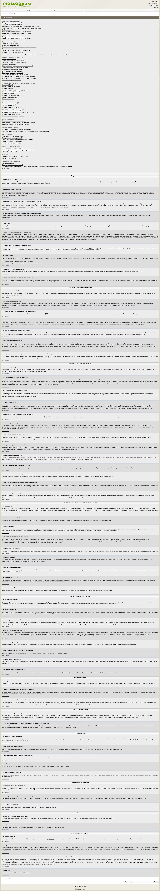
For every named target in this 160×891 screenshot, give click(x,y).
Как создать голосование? (9, 64)
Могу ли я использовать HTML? (11, 86)
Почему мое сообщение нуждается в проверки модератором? (19, 78)
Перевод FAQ (5, 168)
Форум (56, 10)
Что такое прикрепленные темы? (11, 95)
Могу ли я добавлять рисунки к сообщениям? (14, 90)
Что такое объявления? (8, 93)
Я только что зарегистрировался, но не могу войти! (16, 31)
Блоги (103, 10)
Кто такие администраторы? (10, 103)
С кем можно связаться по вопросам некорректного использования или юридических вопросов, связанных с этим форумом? (37, 166)
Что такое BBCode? (7, 85)
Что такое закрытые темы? (9, 97)
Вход (156, 7)
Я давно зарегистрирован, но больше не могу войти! (16, 33)
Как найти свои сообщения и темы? (12, 143)
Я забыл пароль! (6, 30)
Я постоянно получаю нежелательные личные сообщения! (18, 122)
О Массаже (30, 10)
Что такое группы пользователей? (11, 107)
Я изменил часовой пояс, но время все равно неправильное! (19, 47)
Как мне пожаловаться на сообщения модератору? (16, 74)
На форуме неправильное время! (11, 45)
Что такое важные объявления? (11, 92)
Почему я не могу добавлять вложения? (13, 71)
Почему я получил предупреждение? (12, 73)
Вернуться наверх (5, 185)
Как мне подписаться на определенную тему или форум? (18, 150)
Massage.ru (77, 886)
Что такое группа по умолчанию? (11, 114)
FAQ (151, 5)
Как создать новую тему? (9, 59)
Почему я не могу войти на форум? (12, 23)
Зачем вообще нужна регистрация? (12, 24)
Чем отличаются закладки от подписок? (13, 148)
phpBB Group (50, 839)
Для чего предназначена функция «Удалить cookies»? (17, 38)
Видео (127, 10)
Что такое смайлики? (8, 88)
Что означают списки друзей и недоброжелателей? (16, 129)
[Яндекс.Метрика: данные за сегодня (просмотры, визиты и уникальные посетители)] (80, 889)
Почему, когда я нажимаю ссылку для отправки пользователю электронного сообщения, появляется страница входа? (35, 54)
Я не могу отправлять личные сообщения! (13, 121)
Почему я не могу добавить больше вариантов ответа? (17, 66)
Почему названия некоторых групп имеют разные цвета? (18, 112)
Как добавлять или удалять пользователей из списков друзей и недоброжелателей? (26, 131)
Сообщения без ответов (146, 13)
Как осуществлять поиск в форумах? (12, 136)
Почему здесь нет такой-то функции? (12, 165)
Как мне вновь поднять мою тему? (11, 80)
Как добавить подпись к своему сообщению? (14, 62)
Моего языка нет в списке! (9, 48)
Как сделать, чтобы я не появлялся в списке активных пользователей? (22, 28)
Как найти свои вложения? (9, 158)
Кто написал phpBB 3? (8, 163)
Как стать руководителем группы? (11, 111)
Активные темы (155, 13)
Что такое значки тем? (8, 99)
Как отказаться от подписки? (10, 151)
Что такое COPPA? (7, 35)
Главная (5, 10)
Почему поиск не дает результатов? (12, 138)
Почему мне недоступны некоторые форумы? (14, 69)
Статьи (80, 10)
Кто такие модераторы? (8, 105)
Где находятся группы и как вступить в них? (14, 109)
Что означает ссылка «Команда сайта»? (13, 116)
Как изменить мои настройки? (10, 43)
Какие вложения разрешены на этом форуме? (15, 156)
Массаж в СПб (153, 10)
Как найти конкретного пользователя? (12, 141)
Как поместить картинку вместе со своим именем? (16, 50)
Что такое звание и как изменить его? (12, 52)
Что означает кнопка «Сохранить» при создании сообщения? (19, 76)
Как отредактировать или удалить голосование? (15, 67)
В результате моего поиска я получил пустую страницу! (17, 139)
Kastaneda (27, 872)
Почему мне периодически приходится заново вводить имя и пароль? (21, 26)
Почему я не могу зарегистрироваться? (13, 37)
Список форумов (7, 878)
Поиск (156, 5)
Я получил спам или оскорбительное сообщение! (16, 124)
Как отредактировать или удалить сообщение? (15, 60)
